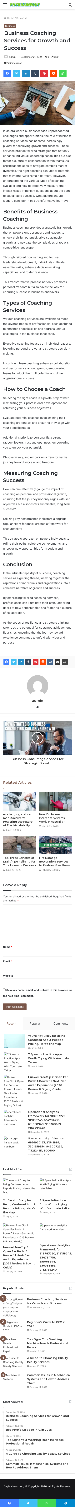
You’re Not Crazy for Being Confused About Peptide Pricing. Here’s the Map (46, 1040)
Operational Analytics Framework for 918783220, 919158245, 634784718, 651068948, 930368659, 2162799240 (47, 1120)
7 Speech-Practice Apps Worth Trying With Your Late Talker (48, 1058)
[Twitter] (14, 662)
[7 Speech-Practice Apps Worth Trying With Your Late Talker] (14, 1062)
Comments (60, 1023)
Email (7, 961)
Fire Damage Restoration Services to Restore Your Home (54, 861)
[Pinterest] (35, 662)
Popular (35, 1023)
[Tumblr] (28, 662)
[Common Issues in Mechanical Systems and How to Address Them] (13, 1380)
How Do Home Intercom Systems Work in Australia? (52, 818)
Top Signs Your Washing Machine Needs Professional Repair (47, 1343)
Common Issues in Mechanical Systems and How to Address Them (49, 1379)
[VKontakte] (50, 662)
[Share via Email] (57, 662)
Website (8, 975)
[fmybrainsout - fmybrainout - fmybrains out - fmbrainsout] (25, 5)
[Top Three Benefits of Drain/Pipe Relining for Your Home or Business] (19, 845)
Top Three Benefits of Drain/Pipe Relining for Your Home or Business (19, 861)
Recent (11, 1023)
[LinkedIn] (21, 662)
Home (10, 18)
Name (7, 946)
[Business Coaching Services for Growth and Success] (13, 1307)
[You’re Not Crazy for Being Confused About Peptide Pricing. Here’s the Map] (14, 1041)
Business (21, 18)
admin (12, 56)
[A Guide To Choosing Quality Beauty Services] (13, 1363)
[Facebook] (6, 662)
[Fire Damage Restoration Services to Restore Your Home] (55, 845)
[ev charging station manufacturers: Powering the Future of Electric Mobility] (19, 801)
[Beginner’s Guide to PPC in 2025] (13, 1327)
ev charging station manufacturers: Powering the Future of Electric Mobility (17, 820)
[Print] (65, 662)
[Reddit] (43, 662)
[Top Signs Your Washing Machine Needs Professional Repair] (13, 1345)
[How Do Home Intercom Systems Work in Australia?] (55, 801)
